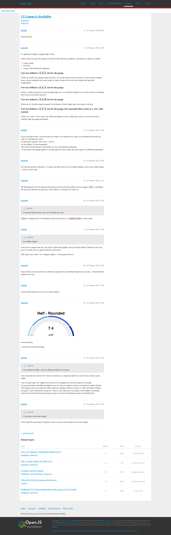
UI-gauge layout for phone (32, 471)
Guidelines (42, 508)
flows (138, 3)
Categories (32, 508)
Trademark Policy (95, 523)
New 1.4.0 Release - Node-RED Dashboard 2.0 (41, 452)
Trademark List (108, 523)
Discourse (34, 514)
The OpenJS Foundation (59, 530)
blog (101, 3)
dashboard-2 (25, 23)
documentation (114, 3)
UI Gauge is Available (36, 16)
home (83, 3)
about (92, 3)
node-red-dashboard (36, 474)
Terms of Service (54, 508)
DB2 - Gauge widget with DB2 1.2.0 (36, 461)
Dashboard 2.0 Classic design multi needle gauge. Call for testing (48, 489)
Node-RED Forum (8, 11)
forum (128, 3)
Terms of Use (73, 530)
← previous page (27, 433)
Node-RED (25, 3)
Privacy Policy (68, 508)
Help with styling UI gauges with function (39, 480)
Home (23, 508)
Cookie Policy (133, 530)
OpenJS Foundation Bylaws (96, 530)
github (148, 3)
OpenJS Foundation (65, 521)
